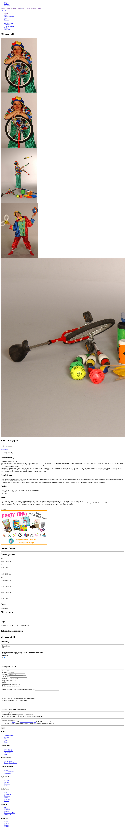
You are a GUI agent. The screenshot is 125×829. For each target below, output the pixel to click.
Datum (4, 646)
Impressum (7, 773)
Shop (5, 15)
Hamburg (7, 780)
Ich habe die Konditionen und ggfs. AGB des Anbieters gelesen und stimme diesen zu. (29, 723)
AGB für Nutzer (9, 772)
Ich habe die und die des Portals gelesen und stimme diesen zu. (32, 722)
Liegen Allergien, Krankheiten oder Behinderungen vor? (18, 698)
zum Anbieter (5, 449)
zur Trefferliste (8, 23)
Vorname (4, 672)
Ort (3, 682)
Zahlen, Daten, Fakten (10, 763)
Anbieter (6, 24)
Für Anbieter (4, 10)
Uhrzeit (4, 648)
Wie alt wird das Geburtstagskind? (12, 716)
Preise (6, 28)
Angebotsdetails (9, 26)
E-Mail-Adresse (6, 686)
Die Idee (6, 737)
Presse (6, 742)
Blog (5, 18)
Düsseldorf (7, 794)
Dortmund (7, 796)
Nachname (5, 674)
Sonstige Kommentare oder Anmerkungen (14, 709)
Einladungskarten (9, 16)
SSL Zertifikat (8, 752)
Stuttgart (6, 811)
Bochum (6, 801)
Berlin (6, 822)
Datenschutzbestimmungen (28, 722)
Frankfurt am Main (9, 813)
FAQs (6, 770)
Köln (5, 792)
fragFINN (7, 754)
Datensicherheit (8, 751)
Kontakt (6, 20)
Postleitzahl (5, 680)
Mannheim (7, 814)
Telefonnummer (6, 684)
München (7, 808)
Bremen (6, 782)
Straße (4, 676)
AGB (13, 722)
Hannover (7, 784)
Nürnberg (7, 809)
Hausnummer (6, 678)
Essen (6, 797)
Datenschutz (8, 749)
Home (6, 13)
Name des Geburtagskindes (10, 714)
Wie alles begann (9, 735)
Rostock (6, 826)
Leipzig (6, 825)
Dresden (6, 823)
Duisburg (7, 799)
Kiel (5, 785)
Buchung (7, 29)
